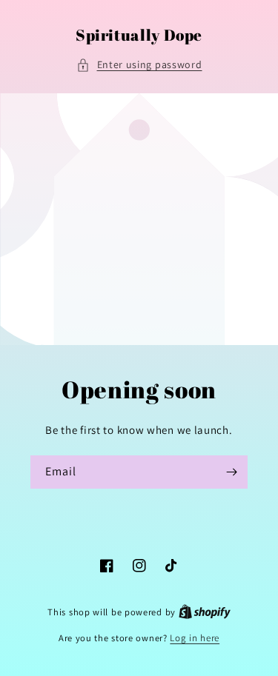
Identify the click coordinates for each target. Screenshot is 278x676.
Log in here (194, 638)
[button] (139, 65)
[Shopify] (205, 612)
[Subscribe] (231, 472)
